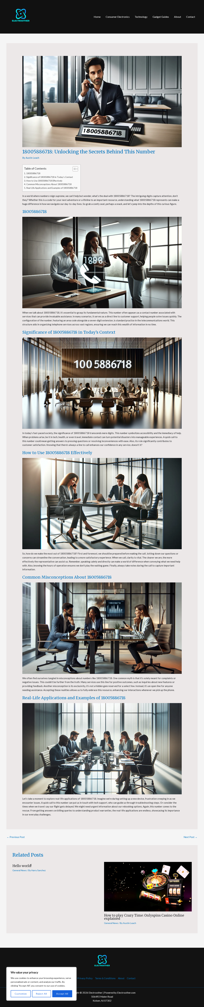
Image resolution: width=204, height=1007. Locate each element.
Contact (190, 16)
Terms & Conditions (105, 978)
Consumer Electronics (118, 16)
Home (97, 16)
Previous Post (16, 837)
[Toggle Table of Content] (73, 169)
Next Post (190, 837)
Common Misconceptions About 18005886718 (49, 184)
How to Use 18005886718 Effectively (44, 180)
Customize (21, 993)
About (177, 16)
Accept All (62, 993)
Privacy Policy (85, 978)
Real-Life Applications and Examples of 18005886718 (51, 188)
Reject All (41, 993)
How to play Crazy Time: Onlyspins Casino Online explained (144, 917)
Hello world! (22, 866)
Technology (141, 16)
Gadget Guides (161, 16)
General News (19, 870)
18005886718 (33, 173)
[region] (41, 984)
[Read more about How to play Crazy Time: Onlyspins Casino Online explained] (148, 886)
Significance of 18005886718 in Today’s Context (49, 177)
